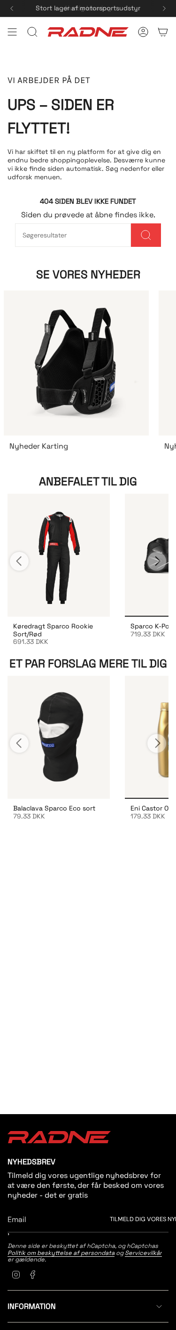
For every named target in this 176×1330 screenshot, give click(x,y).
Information (32, 1306)
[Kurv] (163, 32)
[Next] (164, 8)
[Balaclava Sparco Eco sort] (59, 737)
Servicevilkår (143, 1253)
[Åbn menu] (12, 32)
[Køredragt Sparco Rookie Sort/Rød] (59, 555)
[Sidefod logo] (59, 1137)
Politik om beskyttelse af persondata (61, 1253)
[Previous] (12, 8)
